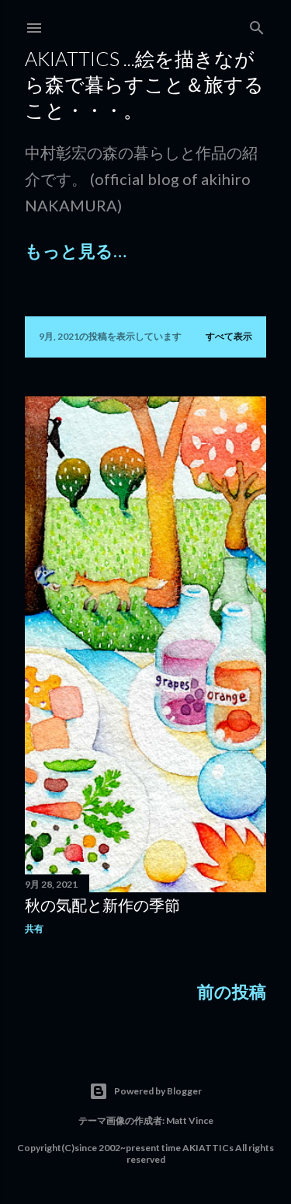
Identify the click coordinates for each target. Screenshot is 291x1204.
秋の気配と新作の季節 (102, 904)
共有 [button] (34, 928)
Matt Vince (189, 1120)
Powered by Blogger (158, 1091)
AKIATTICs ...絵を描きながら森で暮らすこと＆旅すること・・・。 (144, 84)
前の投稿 (231, 991)
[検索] (257, 25)
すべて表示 (229, 336)
